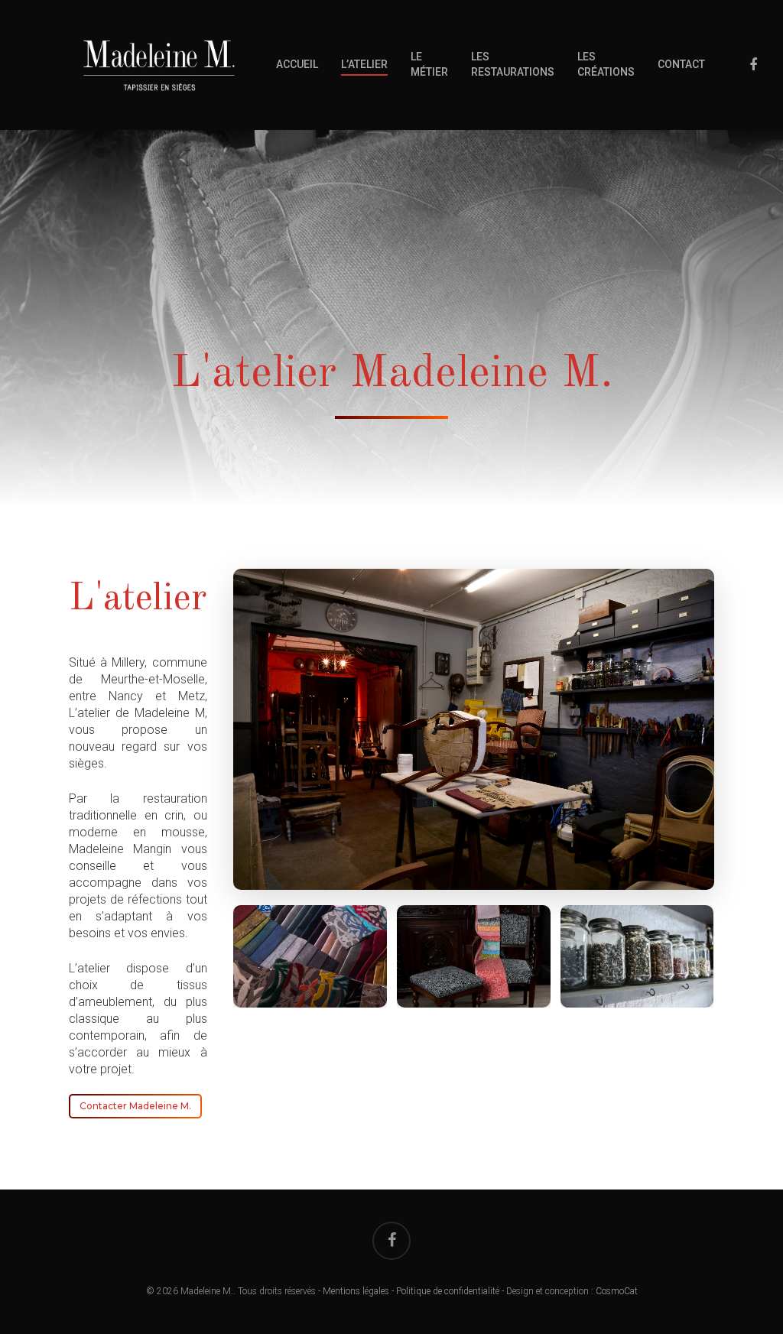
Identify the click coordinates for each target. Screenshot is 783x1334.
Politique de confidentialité (447, 1291)
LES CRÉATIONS (606, 64)
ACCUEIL (297, 64)
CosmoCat (617, 1291)
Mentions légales (356, 1291)
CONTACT (681, 64)
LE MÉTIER (429, 64)
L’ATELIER (364, 64)
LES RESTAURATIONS (512, 64)
